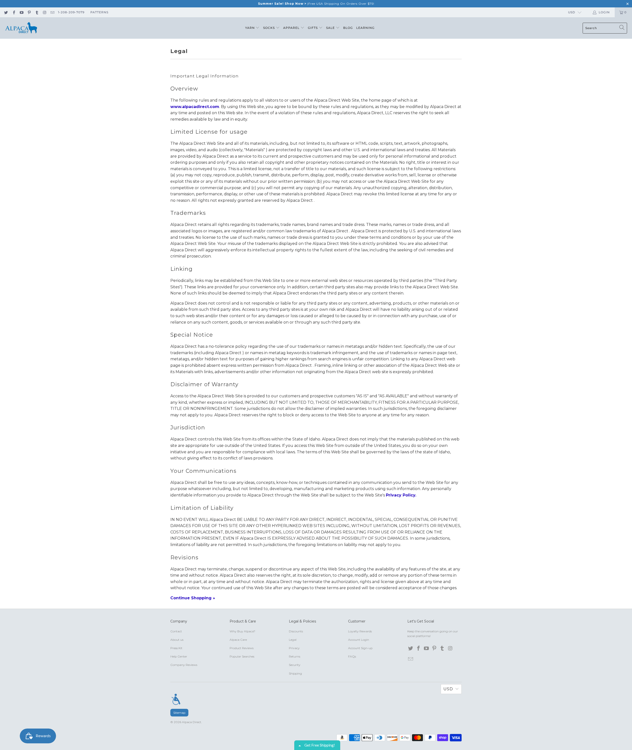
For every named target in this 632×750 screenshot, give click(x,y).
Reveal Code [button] (356, 99)
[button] (400, 36)
